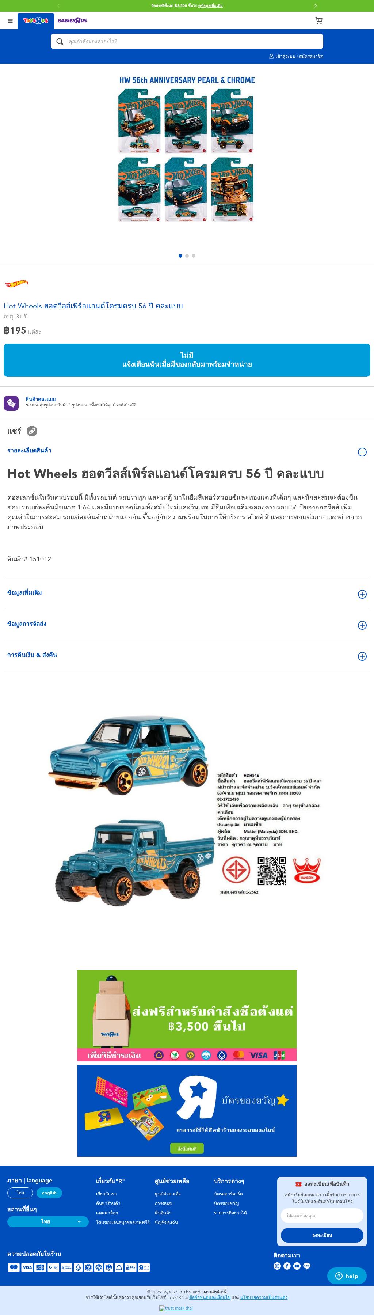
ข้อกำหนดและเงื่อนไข (209, 1297)
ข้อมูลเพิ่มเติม (24, 592)
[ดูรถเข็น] (318, 20)
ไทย (20, 1192)
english (49, 1192)
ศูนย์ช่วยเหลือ (168, 1194)
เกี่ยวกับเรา (106, 1194)
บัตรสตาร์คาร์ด (228, 1194)
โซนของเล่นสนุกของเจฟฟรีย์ (123, 1222)
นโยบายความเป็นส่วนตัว (264, 1297)
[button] (315, 6)
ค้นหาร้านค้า (108, 1203)
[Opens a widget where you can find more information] (347, 1276)
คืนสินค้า (163, 1213)
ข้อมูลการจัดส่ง (26, 623)
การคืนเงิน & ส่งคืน (32, 654)
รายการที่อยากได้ (230, 1213)
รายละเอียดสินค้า (29, 450)
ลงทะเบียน (322, 1235)
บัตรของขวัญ (226, 1203)
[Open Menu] (10, 20)
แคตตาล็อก (107, 1213)
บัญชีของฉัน (166, 1222)
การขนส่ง (164, 1203)
